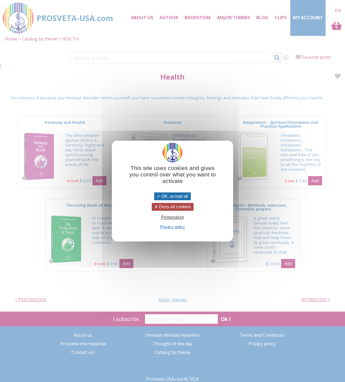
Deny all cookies (174, 206)
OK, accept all (174, 196)
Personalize (172, 217)
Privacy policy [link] (172, 226)
